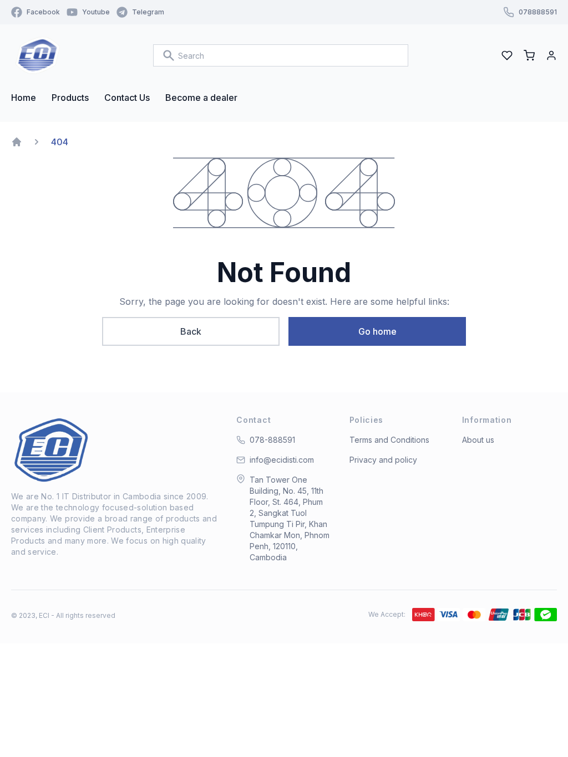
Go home (377, 331)
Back (190, 331)
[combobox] (280, 55)
